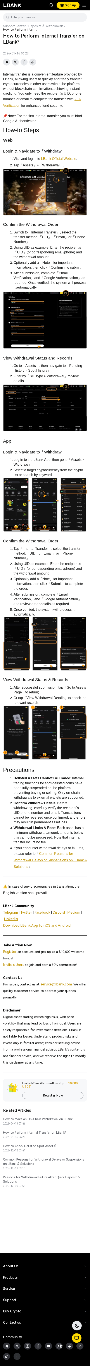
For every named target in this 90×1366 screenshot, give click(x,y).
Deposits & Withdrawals (45, 26)
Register (10, 952)
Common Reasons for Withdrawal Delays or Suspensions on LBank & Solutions (43, 1162)
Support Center (14, 26)
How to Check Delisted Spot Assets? (29, 1146)
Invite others (13, 965)
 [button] (51, 5)
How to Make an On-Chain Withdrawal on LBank (38, 1119)
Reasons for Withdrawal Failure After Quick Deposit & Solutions (41, 1179)
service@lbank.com (56, 984)
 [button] (82, 17)
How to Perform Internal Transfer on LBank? (34, 1132)
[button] (76, 1338)
